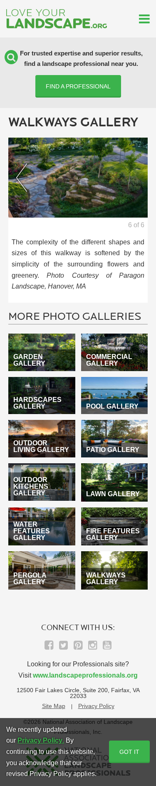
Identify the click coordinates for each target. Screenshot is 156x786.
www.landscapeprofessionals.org (85, 675)
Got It (129, 751)
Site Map (53, 706)
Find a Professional (78, 86)
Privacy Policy (96, 706)
